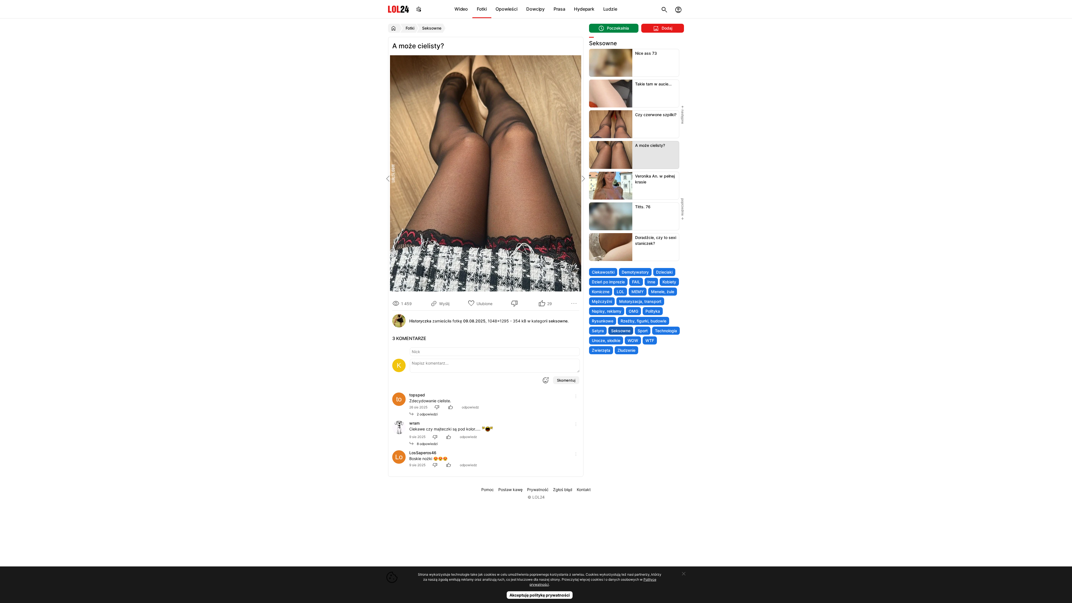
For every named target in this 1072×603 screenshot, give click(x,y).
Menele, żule (662, 291)
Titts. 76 (642, 206)
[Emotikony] (545, 380)
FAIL (636, 281)
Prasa (559, 9)
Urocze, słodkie (606, 340)
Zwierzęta (601, 350)
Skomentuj (566, 380)
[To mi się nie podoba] (515, 303)
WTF (649, 340)
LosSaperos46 (422, 452)
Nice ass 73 (646, 53)
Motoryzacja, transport (640, 301)
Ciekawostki (603, 272)
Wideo (461, 9)
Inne (651, 281)
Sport (643, 330)
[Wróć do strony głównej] (394, 28)
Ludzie (610, 9)
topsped (417, 395)
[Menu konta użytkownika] (678, 9)
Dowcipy (535, 9)
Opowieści (506, 9)
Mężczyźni (602, 301)
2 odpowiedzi (426, 414)
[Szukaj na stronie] (664, 9)
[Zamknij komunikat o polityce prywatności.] (684, 574)
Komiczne (600, 291)
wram (414, 423)
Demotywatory (635, 272)
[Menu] (574, 303)
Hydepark (584, 9)
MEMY (637, 291)
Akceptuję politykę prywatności (539, 595)
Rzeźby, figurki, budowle (643, 321)
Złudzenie (626, 350)
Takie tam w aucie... (653, 84)
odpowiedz (470, 407)
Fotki (482, 9)
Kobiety (669, 281)
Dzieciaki (664, 272)
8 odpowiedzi (426, 444)
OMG (633, 311)
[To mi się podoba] (451, 407)
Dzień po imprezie (608, 281)
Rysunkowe (602, 321)
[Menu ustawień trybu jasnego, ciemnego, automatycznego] (418, 9)
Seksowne (620, 330)
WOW (633, 340)
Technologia (666, 330)
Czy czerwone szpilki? (655, 114)
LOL (620, 291)
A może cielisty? (650, 145)
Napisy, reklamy (606, 311)
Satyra (598, 330)
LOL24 (398, 9)
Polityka (652, 311)
